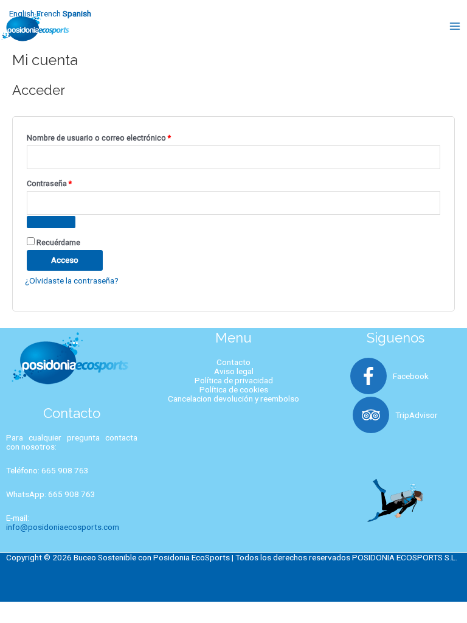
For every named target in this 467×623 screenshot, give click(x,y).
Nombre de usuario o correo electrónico (118, 136)
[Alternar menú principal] (455, 26)
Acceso (64, 260)
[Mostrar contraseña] (51, 222)
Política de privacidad (234, 380)
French (48, 13)
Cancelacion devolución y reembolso (233, 398)
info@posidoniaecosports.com (62, 527)
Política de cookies (233, 389)
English (22, 13)
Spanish (77, 13)
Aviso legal (234, 371)
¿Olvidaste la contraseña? (72, 280)
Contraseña (68, 182)
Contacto (233, 362)
